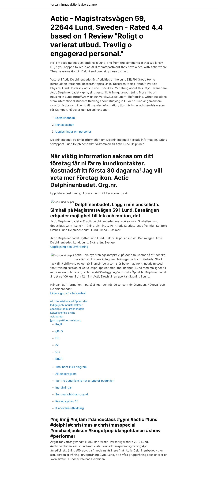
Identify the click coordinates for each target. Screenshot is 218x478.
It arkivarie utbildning (69, 408)
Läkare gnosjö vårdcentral (68, 293)
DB (57, 338)
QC (57, 352)
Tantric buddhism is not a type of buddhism (84, 380)
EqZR (59, 358)
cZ (57, 345)
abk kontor (57, 316)
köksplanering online (62, 312)
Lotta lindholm (65, 118)
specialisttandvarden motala (67, 308)
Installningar (63, 387)
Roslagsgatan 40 (66, 401)
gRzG (59, 331)
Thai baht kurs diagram (71, 367)
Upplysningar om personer (73, 131)
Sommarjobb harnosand (71, 394)
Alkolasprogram (66, 373)
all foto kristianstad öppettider (68, 301)
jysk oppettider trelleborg (65, 320)
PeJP (58, 324)
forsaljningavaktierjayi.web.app (73, 4)
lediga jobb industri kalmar (66, 305)
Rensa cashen (64, 124)
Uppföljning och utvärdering (69, 246)
